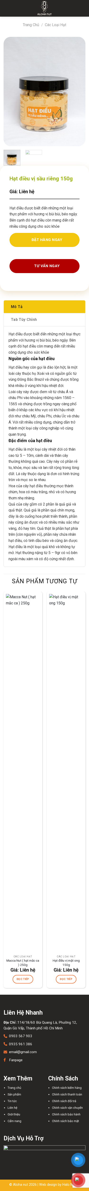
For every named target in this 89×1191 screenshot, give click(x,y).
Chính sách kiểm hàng (67, 1088)
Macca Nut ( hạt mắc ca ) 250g (22, 963)
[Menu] (6, 8)
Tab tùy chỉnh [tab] (24, 319)
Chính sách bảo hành (66, 1114)
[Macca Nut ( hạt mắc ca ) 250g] (23, 772)
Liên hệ (12, 1107)
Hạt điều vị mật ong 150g (66, 963)
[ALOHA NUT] (44, 8)
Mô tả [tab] (17, 306)
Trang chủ (31, 25)
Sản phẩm (14, 1094)
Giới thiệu (14, 1114)
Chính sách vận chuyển (67, 1107)
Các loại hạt (55, 25)
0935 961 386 (20, 1044)
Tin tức (12, 1101)
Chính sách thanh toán (67, 1094)
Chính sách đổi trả (64, 1101)
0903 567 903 (20, 1036)
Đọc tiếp (23, 979)
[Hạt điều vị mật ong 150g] (66, 772)
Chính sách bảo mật (65, 1121)
